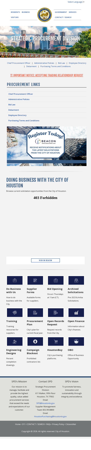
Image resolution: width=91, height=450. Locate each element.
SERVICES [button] (72, 12)
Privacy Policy (58, 424)
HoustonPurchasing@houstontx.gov (50, 416)
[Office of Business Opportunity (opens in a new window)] (76, 341)
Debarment (31, 66)
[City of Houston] (44, 14)
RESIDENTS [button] (15, 12)
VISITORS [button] (14, 17)
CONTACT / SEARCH (63, 17)
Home (17, 424)
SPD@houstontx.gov (45, 403)
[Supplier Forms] (35, 280)
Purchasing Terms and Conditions (55, 66)
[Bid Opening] (56, 280)
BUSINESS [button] (26, 12)
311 (23, 424)
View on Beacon (45, 260)
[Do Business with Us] (15, 280)
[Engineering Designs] (15, 341)
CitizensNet (71, 424)
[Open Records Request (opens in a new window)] (56, 312)
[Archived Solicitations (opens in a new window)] (76, 280)
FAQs (48, 424)
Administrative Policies (44, 63)
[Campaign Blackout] (35, 341)
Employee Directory (77, 63)
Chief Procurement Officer (18, 63)
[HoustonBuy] (56, 341)
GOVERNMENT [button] (61, 12)
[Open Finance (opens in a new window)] (76, 312)
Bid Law (61, 63)
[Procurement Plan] (35, 312)
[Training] (15, 312)
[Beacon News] (46, 146)
